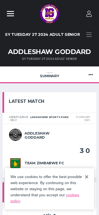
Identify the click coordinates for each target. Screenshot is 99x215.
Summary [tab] (49, 74)
